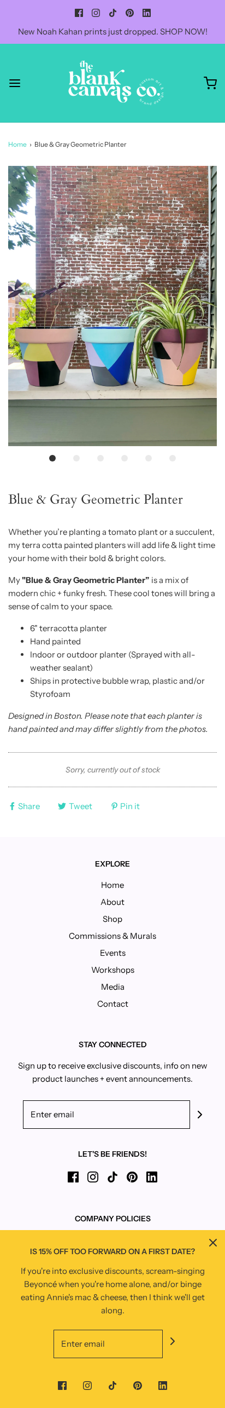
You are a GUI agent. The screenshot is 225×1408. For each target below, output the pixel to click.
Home (17, 144)
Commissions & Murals (112, 936)
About (112, 902)
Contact (112, 1004)
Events (113, 953)
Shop (112, 919)
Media (113, 987)
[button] (112, 306)
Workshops (112, 970)
